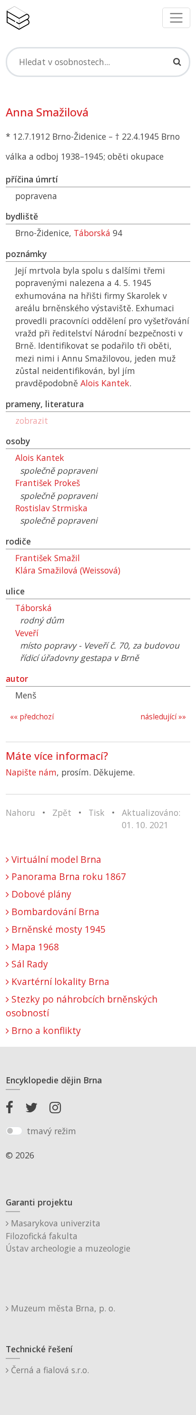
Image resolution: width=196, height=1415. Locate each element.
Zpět (61, 812)
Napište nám (31, 772)
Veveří (27, 633)
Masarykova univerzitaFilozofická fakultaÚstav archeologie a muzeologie (68, 1235)
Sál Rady (28, 963)
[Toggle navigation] (176, 18)
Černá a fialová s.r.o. (49, 1370)
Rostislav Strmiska (51, 508)
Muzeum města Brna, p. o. (62, 1308)
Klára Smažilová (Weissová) (67, 570)
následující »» (163, 717)
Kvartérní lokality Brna (59, 981)
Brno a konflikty (45, 1030)
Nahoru (20, 812)
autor (17, 678)
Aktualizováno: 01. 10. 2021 (151, 819)
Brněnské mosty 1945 (57, 929)
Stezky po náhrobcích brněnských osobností (81, 1006)
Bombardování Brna (54, 911)
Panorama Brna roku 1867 (67, 876)
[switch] (14, 1131)
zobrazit (31, 420)
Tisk (96, 812)
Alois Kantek (104, 383)
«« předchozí (32, 717)
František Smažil (47, 558)
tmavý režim (51, 1131)
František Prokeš (47, 482)
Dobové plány (40, 894)
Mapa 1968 (34, 946)
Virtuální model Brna (55, 859)
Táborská (92, 233)
